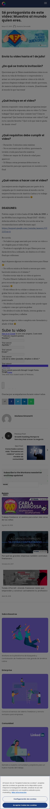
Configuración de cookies (25, 799)
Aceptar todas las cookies (25, 805)
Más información (19, 792)
